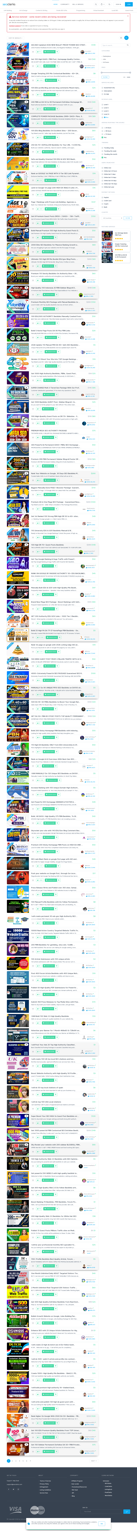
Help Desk (16, 1480)
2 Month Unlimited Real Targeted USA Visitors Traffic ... (54, 1288)
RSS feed (74, 1490)
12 (39, 509)
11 (39, 1151)
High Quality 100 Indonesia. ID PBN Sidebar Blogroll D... (53, 288)
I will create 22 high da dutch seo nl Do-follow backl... (53, 1345)
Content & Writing (41, 10)
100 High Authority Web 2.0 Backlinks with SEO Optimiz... (55, 1159)
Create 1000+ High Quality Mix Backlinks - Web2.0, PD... (54, 1373)
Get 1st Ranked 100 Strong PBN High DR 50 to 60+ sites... (55, 516)
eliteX (87, 194)
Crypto (106, 204)
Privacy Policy (44, 1484)
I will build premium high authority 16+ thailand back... (53, 1387)
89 (39, 951)
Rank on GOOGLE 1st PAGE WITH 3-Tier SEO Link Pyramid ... (55, 173)
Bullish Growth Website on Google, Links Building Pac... (53, 1316)
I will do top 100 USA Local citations (46, 1102)
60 (39, 537)
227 (39, 666)
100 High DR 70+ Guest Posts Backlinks (47, 545)
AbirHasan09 (91, 1251)
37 (39, 394)
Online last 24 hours (110, 171)
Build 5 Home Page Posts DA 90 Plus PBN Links (50, 331)
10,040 (40, 637)
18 (39, 523)
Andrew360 (90, 1151)
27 (39, 609)
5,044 (40, 366)
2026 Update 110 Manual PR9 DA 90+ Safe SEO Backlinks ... (55, 345)
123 (39, 123)
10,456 (40, 780)
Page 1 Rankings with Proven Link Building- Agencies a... (54, 202)
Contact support (15, 26)
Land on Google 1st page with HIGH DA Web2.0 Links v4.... (55, 188)
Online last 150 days (110, 184)
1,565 (40, 194)
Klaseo (89, 522)
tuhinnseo (91, 908)
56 (39, 680)
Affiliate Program (77, 1481)
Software (106, 62)
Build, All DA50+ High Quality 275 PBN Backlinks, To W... (54, 816)
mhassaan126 (90, 722)
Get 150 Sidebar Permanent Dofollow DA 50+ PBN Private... (56, 1445)
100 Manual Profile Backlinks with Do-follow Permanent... (55, 902)
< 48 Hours (108, 131)
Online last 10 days (110, 177)
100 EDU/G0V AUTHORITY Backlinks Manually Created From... (56, 316)
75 (39, 751)
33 (39, 723)
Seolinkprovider (90, 465)
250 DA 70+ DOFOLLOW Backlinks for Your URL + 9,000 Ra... (56, 145)
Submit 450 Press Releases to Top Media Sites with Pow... (55, 1002)
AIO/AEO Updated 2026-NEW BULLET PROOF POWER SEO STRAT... (58, 45)
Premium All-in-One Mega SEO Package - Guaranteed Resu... (56, 502)
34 (39, 837)
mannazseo (90, 837)
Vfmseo (86, 480)
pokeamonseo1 (90, 808)
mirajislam (90, 1222)
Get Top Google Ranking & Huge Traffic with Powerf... (53, 559)
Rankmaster (91, 508)
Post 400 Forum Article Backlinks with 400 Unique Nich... (54, 973)
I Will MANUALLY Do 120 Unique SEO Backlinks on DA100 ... (55, 773)
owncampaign (90, 822)
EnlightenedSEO (90, 1422)
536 (39, 323)
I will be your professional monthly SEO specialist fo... (53, 1245)
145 (39, 66)
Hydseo (89, 765)
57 (39, 1266)
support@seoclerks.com (14, 1484)
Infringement (44, 1487)
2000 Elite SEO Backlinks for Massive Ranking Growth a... (54, 245)
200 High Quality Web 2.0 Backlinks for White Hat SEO (53, 1216)
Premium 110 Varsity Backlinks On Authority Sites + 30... (54, 273)
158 (39, 380)
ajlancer (87, 651)
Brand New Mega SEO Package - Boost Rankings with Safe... (56, 602)
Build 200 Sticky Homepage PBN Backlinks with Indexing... (55, 730)
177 (39, 94)
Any (105, 137)
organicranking (90, 394)
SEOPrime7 (89, 165)
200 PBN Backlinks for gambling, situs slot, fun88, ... (53, 945)
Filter (105, 77)
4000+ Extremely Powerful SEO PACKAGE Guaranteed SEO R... (57, 673)
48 (39, 309)
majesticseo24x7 (89, 294)
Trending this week (110, 151)
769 (39, 694)
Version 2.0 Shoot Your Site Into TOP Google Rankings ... (54, 359)
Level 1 (106, 104)
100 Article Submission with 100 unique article (50, 959)
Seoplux (87, 594)
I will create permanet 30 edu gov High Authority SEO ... (54, 916)
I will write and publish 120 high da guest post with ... (53, 1402)
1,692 (40, 209)
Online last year (109, 187)
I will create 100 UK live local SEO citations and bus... (53, 1059)
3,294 (40, 651)
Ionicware (106, 1481)
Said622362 (91, 1094)
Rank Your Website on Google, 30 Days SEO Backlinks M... (55, 473)
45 (39, 737)
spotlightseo (88, 137)
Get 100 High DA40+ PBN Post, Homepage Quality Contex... (56, 59)
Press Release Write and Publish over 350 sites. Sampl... (54, 888)
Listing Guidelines (45, 1490)
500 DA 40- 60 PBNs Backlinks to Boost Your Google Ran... (55, 702)
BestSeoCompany (89, 751)
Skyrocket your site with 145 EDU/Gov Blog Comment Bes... (56, 830)
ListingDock (108, 1489)
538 (39, 451)
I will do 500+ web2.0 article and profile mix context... (53, 1359)
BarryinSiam (90, 208)
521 (39, 580)
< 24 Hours (108, 128)
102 (39, 1208)
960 (39, 494)
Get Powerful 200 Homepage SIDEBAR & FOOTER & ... (53, 802)
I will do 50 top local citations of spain (47, 1088)
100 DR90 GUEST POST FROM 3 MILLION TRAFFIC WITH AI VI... (56, 659)
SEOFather (89, 922)
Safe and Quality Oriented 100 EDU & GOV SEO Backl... (53, 159)
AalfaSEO (89, 351)
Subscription (108, 91)
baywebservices (89, 65)
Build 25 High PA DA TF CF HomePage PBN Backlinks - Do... (55, 630)
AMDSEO (89, 251)
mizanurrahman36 (89, 1237)
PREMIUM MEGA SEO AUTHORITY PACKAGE (49, 431)
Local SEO (115, 10)
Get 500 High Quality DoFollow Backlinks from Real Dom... (55, 1302)
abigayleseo (89, 680)
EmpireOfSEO (90, 708)
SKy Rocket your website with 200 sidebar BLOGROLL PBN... (56, 1145)
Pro (107, 117)
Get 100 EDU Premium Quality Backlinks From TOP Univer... (55, 1430)
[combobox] (116, 45)
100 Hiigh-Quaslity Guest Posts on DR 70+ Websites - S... (54, 416)
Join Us (84, 1507)
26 (39, 1237)
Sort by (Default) (15, 38)
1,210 (40, 866)
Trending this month (111, 154)
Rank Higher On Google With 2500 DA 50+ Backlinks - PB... (55, 1416)
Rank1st (88, 94)
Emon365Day (90, 1022)
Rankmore (89, 1337)
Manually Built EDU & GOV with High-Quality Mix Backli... (54, 588)
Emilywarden (90, 380)
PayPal (106, 197)
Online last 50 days (110, 180)
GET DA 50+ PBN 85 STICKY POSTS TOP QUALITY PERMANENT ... (58, 716)
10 (39, 994)
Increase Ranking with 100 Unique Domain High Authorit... (55, 788)
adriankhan (90, 537)
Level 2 (106, 108)
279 (39, 137)
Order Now (50, 51)
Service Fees (44, 1493)
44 (39, 551)
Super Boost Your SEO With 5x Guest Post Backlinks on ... (55, 1116)
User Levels (75, 1484)
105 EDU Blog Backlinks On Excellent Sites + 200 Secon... (54, 131)
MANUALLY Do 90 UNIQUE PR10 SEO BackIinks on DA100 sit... (56, 688)
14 (39, 923)
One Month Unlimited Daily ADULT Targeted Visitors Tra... (55, 1273)
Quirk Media (90, 280)
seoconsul (89, 894)
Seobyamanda (89, 308)
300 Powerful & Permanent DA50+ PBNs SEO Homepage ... (55, 445)
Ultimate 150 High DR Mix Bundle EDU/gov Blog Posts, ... (54, 259)
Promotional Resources (79, 1487)
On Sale (106, 94)
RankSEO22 (88, 1379)
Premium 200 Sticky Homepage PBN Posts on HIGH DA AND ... (57, 845)
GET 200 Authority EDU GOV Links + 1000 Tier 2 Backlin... (55, 616)
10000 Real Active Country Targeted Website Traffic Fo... (55, 930)
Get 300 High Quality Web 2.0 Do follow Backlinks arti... (54, 1188)
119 (39, 1037)
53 (39, 1437)
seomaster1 (88, 180)
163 (39, 1051)
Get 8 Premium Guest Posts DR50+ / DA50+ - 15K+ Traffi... (55, 216)
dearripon (89, 1080)
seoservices (89, 622)
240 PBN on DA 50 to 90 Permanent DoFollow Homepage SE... (57, 102)
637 (39, 480)
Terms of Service (45, 1481)
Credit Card (108, 200)
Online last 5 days (110, 174)
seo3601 (87, 222)
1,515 (40, 180)
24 (39, 294)
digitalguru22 (90, 1279)
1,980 (40, 880)
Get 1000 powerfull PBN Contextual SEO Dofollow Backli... (55, 1130)
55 (39, 1451)
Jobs (104, 59)
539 (39, 823)
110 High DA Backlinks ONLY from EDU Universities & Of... (54, 745)
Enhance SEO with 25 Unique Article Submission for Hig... (54, 1330)
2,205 (40, 337)
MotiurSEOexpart (89, 1194)
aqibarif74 (88, 108)
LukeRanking (90, 151)
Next (93, 1461)
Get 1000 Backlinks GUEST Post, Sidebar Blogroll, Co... (53, 402)
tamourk (88, 80)
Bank (106, 207)
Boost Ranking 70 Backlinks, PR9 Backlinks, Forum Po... (54, 1202)
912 (39, 51)
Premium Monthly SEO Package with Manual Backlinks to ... (55, 302)
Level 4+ (107, 114)
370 (39, 166)
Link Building (8, 10)
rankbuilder (88, 122)
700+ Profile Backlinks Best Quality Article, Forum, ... (53, 1259)
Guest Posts (129, 10)
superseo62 (90, 322)
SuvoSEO (88, 51)
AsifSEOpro (91, 1065)
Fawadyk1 (88, 337)
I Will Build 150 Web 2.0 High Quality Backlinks (50, 1016)
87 (39, 423)
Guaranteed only (109, 87)
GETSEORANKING (89, 237)
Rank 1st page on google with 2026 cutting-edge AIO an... (55, 645)
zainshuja (90, 1037)
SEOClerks (108, 1483)
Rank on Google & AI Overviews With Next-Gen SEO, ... (53, 759)
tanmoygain (89, 937)
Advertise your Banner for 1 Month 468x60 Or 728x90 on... (55, 1030)
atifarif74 (88, 1051)
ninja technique (90, 737)
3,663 (40, 794)
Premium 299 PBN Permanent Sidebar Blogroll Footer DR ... (55, 459)
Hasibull (90, 1351)
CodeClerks (108, 1486)
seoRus (90, 1308)
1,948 (40, 80)
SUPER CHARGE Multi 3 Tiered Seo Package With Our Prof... (55, 388)
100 (39, 937)
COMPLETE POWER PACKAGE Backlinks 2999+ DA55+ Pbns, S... (57, 116)
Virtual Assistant (98, 10)
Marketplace (107, 56)
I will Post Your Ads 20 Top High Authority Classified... (53, 1045)
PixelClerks (108, 1492)
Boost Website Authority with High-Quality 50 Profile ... (54, 1073)
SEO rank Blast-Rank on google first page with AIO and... (54, 859)
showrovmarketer (89, 1165)
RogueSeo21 (91, 422)
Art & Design (23, 10)
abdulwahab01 (90, 565)
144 (39, 1423)
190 (39, 851)
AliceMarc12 (89, 665)
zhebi (88, 437)
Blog (73, 1496)
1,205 (40, 351)
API (72, 1493)
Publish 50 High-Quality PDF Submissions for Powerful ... (54, 988)
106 (39, 109)
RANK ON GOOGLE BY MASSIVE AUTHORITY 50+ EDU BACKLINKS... (58, 573)
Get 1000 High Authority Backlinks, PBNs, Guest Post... (54, 373)
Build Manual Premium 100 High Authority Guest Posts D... (55, 230)
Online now (108, 168)
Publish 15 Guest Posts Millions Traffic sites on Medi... (53, 1230)
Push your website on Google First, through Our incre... (54, 873)
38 (39, 966)
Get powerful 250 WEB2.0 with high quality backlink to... (54, 1173)
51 (39, 808)
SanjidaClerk (91, 1179)
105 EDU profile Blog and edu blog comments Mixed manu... (55, 88)
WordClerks (108, 1495)
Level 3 (106, 111)
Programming (80, 10)
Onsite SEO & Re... (62, 10)
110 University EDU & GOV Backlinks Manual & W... (51, 530)
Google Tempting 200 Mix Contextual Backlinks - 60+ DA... (55, 73)
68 (39, 1380)
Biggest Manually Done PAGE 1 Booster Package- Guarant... (55, 488)
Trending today (109, 148)
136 (39, 1337)
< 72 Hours (108, 134)
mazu (88, 1265)
